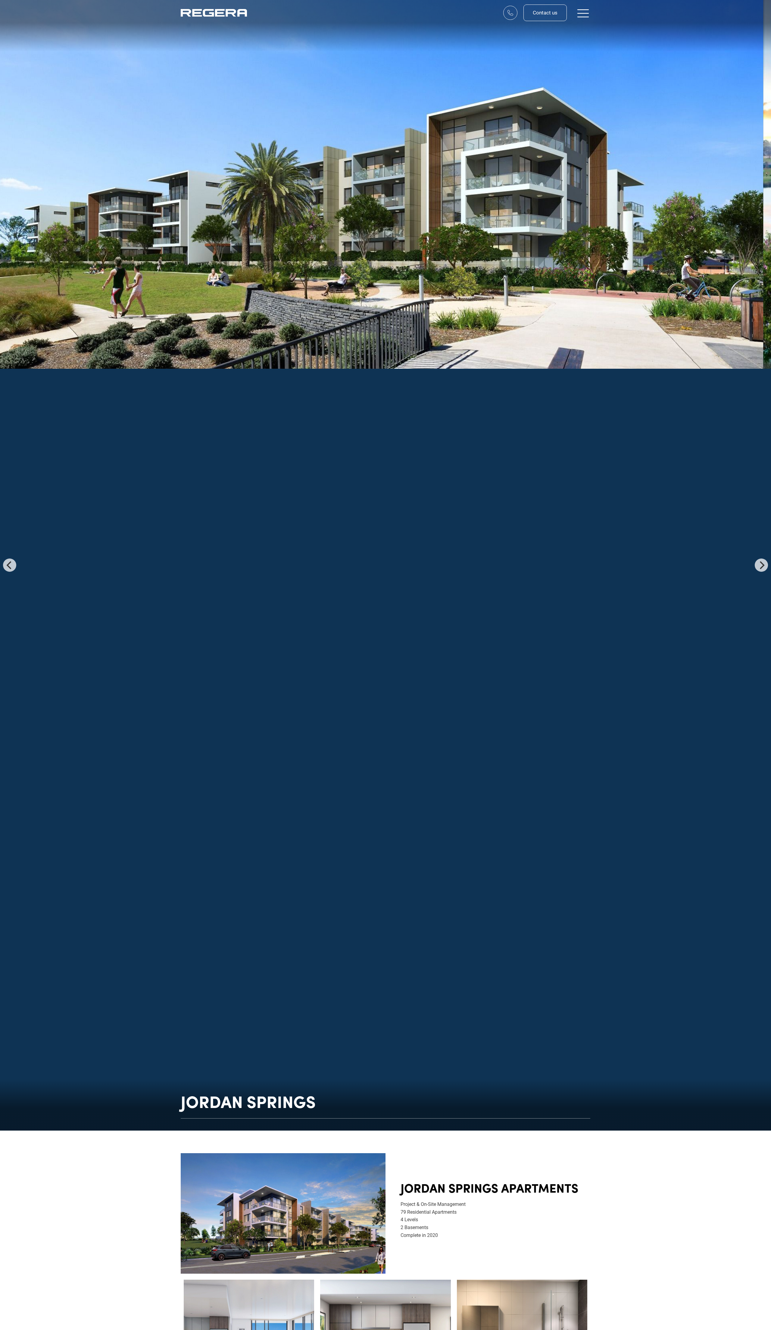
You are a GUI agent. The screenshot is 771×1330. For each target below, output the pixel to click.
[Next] (761, 565)
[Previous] (9, 565)
